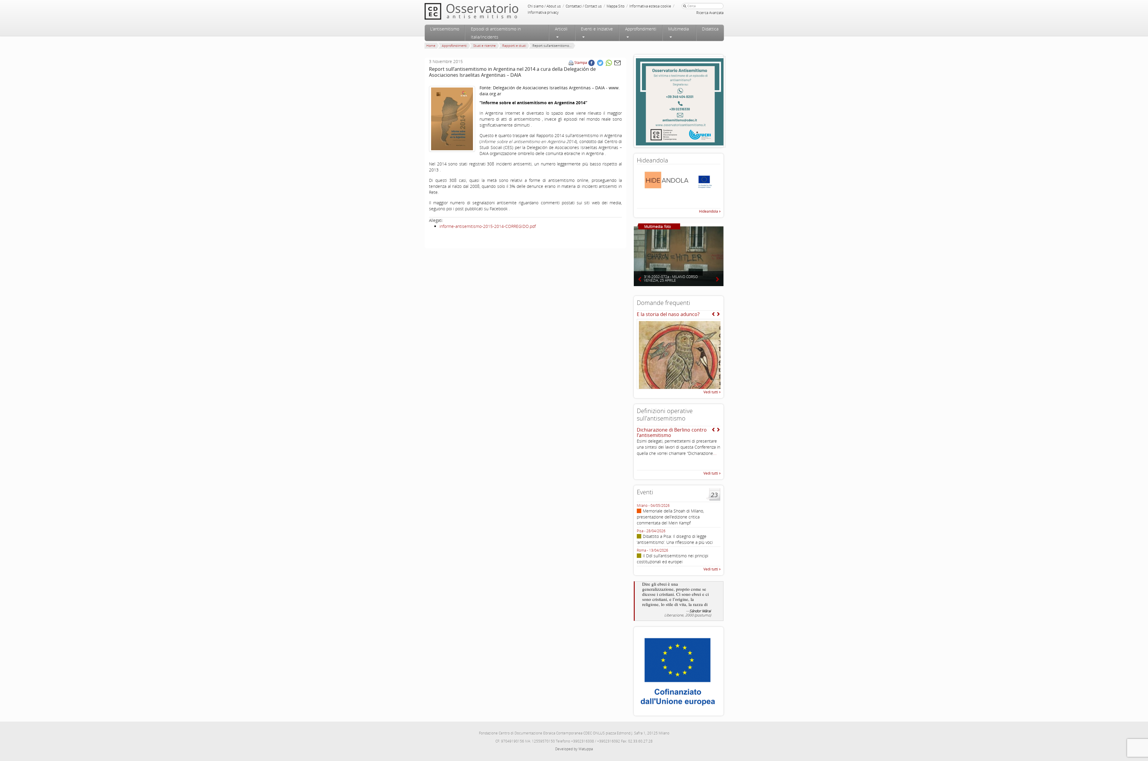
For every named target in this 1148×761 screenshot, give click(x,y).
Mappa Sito (616, 6)
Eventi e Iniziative (597, 29)
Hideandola (708, 211)
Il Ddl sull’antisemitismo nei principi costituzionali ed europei (672, 558)
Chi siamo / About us (544, 6)
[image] (452, 119)
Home (430, 45)
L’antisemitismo (444, 29)
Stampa (580, 62)
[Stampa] (571, 62)
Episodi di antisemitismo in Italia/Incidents (496, 33)
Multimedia (678, 29)
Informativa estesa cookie (650, 6)
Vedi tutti (710, 392)
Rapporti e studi (514, 45)
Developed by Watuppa (574, 748)
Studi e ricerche (484, 45)
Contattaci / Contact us (584, 6)
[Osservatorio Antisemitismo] (483, 11)
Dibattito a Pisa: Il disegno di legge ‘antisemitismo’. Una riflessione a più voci (675, 539)
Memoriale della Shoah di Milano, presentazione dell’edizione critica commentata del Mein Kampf (670, 517)
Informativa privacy (543, 12)
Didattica (710, 29)
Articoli (561, 29)
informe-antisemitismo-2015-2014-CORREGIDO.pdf (487, 226)
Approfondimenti (640, 29)
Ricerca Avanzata (709, 12)
